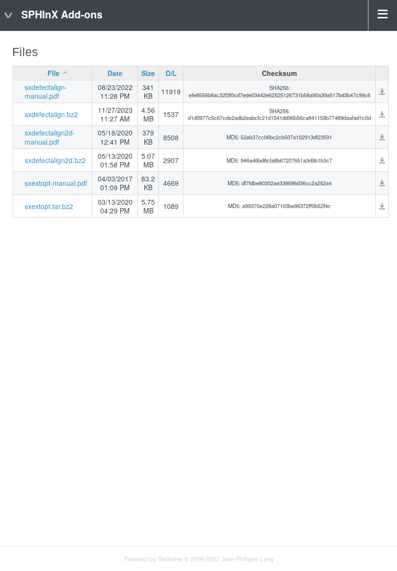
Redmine (170, 559)
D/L (171, 73)
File (53, 73)
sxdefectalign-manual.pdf (46, 91)
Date (114, 73)
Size (148, 73)
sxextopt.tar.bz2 (49, 206)
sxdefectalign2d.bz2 (55, 160)
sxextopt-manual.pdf (56, 183)
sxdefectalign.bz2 (51, 114)
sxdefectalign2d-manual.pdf (50, 137)
